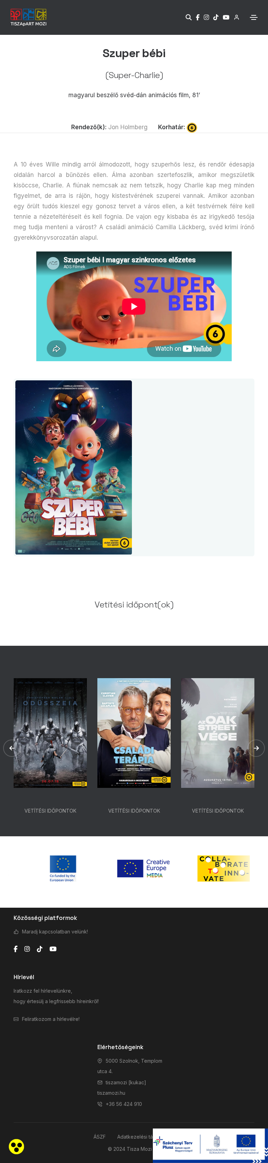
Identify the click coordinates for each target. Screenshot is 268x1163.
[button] (12, 748)
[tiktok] (40, 949)
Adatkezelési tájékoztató (145, 1137)
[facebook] (15, 949)
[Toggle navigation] (254, 17)
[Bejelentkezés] (234, 17)
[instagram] (27, 949)
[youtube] (53, 949)
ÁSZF (100, 1137)
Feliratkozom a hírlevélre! (51, 1019)
